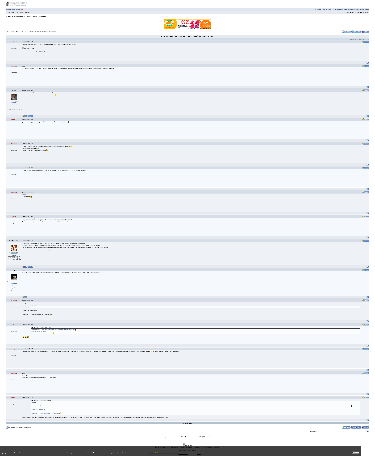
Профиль (14, 104)
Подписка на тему (354, 39)
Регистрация (25, 12)
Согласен (355, 452)
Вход (20, 12)
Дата (23, 41)
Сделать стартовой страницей (356, 12)
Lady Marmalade (14, 241)
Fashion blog (42, 16)
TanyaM (14, 90)
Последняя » (23, 31)
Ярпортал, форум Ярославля (16, 16)
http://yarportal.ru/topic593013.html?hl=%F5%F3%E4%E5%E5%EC (59, 44)
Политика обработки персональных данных (358, 9)
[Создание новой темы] (356, 31)
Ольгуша (14, 270)
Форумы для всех (32, 16)
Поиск (330, 9)
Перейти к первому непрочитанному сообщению (42, 31)
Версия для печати (364, 39)
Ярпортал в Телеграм (322, 9)
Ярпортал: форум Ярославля (13, 9)
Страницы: (9, 31)
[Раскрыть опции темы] (7, 427)
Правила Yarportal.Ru (340, 9)
